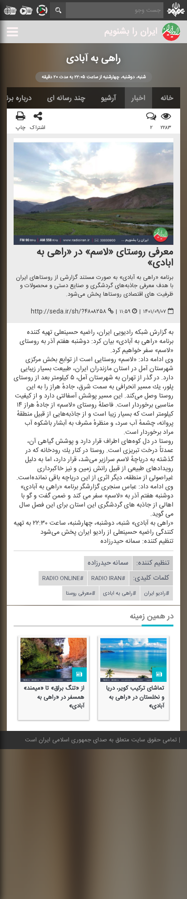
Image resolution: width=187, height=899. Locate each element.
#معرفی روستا (80, 593)
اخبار (138, 98)
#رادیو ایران (156, 593)
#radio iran (108, 578)
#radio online (63, 578)
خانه (167, 98)
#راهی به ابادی (119, 593)
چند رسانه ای (66, 98)
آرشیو (108, 98)
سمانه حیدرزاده (108, 563)
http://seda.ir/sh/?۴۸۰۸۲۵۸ (68, 312)
